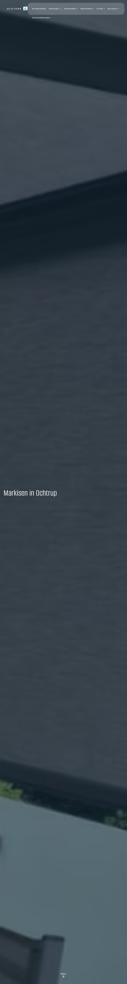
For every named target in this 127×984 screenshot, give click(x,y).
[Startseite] (17, 8)
